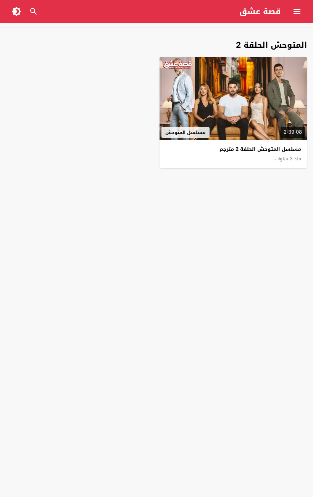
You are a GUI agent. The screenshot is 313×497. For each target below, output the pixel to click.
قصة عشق (260, 11)
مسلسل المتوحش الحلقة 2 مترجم (260, 149)
